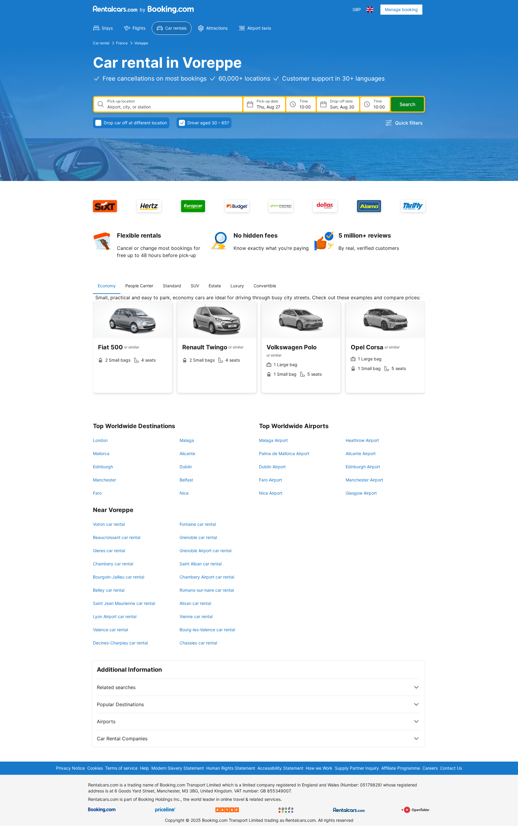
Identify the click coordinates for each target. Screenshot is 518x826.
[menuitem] (103, 28)
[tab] (107, 286)
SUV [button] (195, 285)
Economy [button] (107, 285)
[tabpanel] (259, 348)
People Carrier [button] (139, 285)
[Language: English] (370, 9)
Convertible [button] (265, 285)
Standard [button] (172, 285)
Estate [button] (215, 285)
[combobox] (172, 107)
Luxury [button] (237, 285)
